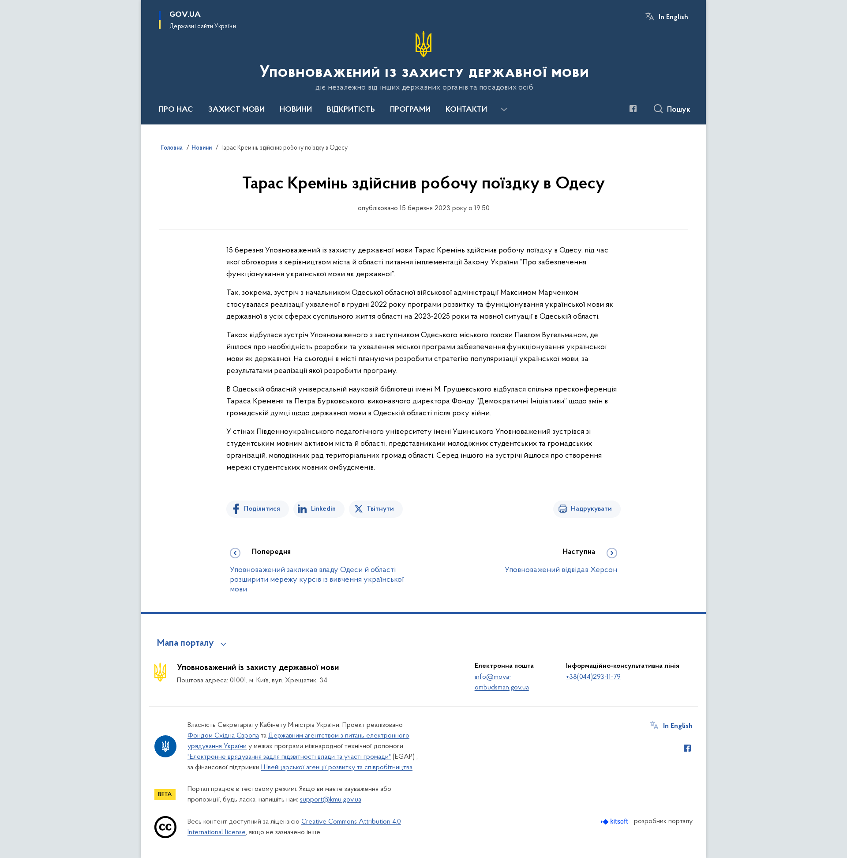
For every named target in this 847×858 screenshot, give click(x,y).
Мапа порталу (185, 643)
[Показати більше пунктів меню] (503, 109)
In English (673, 17)
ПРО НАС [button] (176, 110)
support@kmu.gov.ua (330, 799)
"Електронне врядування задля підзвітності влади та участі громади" (289, 756)
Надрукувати (591, 508)
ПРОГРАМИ (410, 110)
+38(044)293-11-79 (593, 677)
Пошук (678, 110)
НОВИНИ (296, 110)
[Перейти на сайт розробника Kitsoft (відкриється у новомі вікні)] (615, 821)
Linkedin (323, 508)
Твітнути (380, 508)
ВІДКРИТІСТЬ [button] (351, 110)
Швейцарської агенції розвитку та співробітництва (336, 767)
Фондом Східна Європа (223, 735)
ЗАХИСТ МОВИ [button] (236, 110)
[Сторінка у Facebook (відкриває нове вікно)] (633, 108)
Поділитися (262, 508)
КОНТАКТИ (466, 110)
